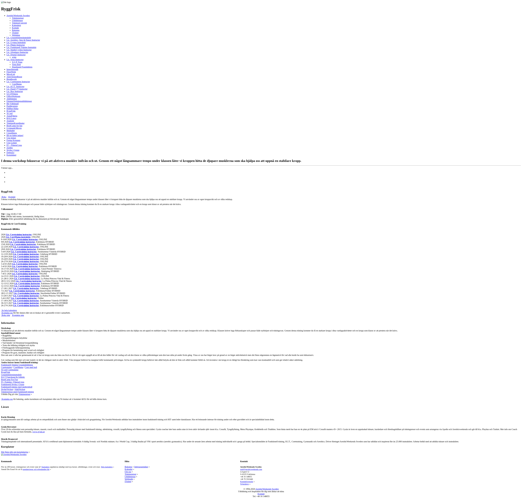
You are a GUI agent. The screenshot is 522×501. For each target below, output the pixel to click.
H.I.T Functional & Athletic (13, 377)
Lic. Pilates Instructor (16, 45)
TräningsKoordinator (15, 123)
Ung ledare (11, 138)
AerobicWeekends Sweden (18, 15)
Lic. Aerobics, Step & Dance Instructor (23, 40)
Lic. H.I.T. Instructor (15, 86)
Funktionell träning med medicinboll (16, 387)
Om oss (128, 472)
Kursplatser (11, 155)
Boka (3, 197)
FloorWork (11, 72)
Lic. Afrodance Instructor (17, 52)
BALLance (11, 118)
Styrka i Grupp (13, 150)
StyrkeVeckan (7, 389)
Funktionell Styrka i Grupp (12, 384)
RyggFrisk (11, 111)
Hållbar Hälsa (12, 108)
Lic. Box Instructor (15, 91)
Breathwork (12, 79)
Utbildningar (17, 20)
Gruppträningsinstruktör (11, 375)
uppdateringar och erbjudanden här (36, 469)
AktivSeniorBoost (14, 77)
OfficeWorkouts (13, 96)
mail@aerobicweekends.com (251, 469)
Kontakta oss (7, 313)
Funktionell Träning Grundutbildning (17, 365)
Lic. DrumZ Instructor (16, 55)
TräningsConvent (19, 23)
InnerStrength (12, 69)
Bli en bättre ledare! (15, 135)
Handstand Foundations (22, 67)
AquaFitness (12, 116)
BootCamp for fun (14, 126)
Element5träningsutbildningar (19, 101)
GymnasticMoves (14, 128)
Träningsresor (18, 18)
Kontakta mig (18, 315)
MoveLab (11, 74)
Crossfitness (12, 133)
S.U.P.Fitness (12, 94)
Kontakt (15, 28)
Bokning (15, 30)
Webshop (16, 35)
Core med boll (31, 367)
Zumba (10, 148)
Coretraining (6, 367)
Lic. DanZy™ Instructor (17, 89)
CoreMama (17, 84)
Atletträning (12, 99)
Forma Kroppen (13, 140)
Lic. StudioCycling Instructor (19, 50)
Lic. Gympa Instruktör (16, 42)
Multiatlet (11, 130)
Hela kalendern (107, 467)
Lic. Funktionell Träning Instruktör (21, 47)
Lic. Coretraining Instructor (18, 81)
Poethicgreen (12, 106)
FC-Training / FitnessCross (12, 382)
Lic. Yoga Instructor (15, 59)
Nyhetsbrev (244, 484)
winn (14, 57)
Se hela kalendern (9, 310)
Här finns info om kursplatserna (14, 452)
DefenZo (10, 152)
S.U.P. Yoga (17, 62)
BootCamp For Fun (9, 379)
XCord (10, 113)
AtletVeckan (20, 389)
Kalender (129, 469)
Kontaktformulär (246, 481)
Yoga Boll (16, 64)
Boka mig (5, 315)
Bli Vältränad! (13, 103)
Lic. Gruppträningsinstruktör (19, 37)
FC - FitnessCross (14, 145)
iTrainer (15, 33)
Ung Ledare (12, 143)
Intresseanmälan (141, 467)
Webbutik (129, 479)
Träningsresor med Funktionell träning (17, 392)
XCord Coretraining (9, 370)
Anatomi (10, 121)
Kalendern (16, 25)
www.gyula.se (38, 432)
